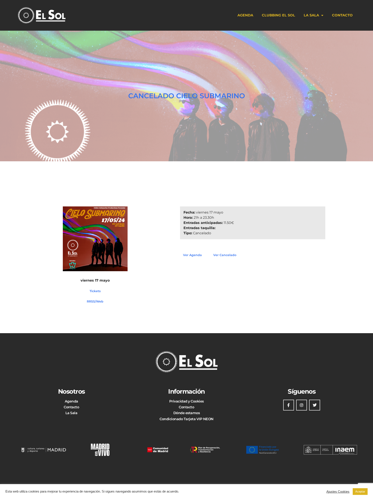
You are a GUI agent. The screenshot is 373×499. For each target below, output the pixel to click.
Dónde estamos (186, 413)
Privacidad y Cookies (186, 401)
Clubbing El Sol (278, 15)
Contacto (342, 15)
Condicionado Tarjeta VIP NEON (186, 419)
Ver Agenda (192, 255)
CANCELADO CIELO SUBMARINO (186, 96)
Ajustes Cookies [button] (337, 491)
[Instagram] (301, 405)
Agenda (245, 15)
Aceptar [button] (360, 491)
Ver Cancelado (224, 255)
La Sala (311, 15)
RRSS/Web (95, 301)
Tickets (95, 291)
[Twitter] (314, 405)
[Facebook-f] (288, 405)
